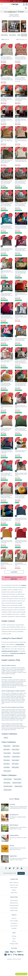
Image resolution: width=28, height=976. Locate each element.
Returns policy (14, 887)
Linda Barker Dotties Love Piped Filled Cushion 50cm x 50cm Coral (21, 120)
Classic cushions (17, 779)
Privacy (14, 941)
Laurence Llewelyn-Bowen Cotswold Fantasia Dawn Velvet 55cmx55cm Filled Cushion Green (20, 385)
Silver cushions (15, 764)
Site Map (14, 936)
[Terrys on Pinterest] (14, 868)
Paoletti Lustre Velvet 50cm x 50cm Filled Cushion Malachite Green (6, 161)
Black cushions (16, 746)
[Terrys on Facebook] (6, 868)
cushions (23, 585)
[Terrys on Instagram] (17, 868)
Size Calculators (14, 900)
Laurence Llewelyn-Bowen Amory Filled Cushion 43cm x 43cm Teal (21, 519)
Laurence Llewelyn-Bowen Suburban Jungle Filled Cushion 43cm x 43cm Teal (6, 294)
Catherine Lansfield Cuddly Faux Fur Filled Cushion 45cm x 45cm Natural (6, 182)
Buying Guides (14, 908)
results (4, 39)
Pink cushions (7, 760)
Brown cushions (15, 749)
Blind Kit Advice (14, 903)
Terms (14, 938)
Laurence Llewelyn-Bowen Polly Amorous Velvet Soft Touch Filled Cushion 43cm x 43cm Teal (21, 227)
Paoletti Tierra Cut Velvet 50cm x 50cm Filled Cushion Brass (7, 141)
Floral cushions (7, 782)
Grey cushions (12, 35)
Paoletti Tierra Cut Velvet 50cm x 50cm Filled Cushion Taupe (21, 141)
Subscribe (14, 928)
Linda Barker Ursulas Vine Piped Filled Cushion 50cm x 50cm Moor (7, 120)
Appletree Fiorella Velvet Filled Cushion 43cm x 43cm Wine (21, 407)
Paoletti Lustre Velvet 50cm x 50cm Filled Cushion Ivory (21, 161)
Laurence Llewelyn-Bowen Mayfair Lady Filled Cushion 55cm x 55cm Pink (6, 339)
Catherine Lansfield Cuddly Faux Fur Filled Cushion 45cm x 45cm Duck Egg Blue (20, 205)
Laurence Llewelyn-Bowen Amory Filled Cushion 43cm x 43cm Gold (6, 541)
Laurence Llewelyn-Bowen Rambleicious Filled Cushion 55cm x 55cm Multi (7, 249)
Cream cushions (7, 753)
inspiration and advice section (9, 651)
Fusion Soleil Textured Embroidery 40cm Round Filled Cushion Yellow (6, 384)
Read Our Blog (14, 910)
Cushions (6, 737)
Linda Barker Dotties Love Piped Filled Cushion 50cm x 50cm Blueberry (21, 99)
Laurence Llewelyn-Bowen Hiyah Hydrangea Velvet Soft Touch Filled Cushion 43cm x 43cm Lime (6, 519)
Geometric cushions (17, 782)
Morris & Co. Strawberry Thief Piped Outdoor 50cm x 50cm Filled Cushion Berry (21, 58)
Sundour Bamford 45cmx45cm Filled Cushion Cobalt (21, 317)
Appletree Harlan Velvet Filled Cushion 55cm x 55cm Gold (7, 407)
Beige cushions (7, 746)
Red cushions (6, 764)
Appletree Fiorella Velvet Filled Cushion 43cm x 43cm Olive (7, 272)
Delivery (14, 890)
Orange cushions (15, 756)
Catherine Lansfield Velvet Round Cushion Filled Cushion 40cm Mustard (20, 497)
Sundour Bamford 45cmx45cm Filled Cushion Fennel (6, 564)
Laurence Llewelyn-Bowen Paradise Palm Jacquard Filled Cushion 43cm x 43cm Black (21, 362)
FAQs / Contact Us (14, 882)
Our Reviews (14, 923)
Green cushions (16, 753)
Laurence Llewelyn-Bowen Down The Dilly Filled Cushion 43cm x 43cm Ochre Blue (20, 340)
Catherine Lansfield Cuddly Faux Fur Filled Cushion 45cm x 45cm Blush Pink (6, 204)
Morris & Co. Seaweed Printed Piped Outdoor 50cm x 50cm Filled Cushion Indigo (7, 79)
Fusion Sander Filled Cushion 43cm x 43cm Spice (7, 361)
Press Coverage (14, 921)
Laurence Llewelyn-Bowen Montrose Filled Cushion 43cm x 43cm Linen (6, 429)
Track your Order (14, 885)
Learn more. (14, 579)
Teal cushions (6, 767)
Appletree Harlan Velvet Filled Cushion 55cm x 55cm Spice (21, 294)
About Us (14, 918)
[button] (21, 39)
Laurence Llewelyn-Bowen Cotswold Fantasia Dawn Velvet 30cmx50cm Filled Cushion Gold (20, 272)
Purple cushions (15, 760)
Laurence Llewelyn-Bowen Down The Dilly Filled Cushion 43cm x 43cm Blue (6, 474)
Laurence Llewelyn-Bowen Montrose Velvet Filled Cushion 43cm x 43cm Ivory (7, 497)
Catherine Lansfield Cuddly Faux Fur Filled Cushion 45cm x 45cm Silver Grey (20, 182)
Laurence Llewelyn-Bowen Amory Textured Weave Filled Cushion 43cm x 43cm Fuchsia (7, 317)
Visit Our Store (14, 926)
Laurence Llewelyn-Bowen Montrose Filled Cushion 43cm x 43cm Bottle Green (20, 429)
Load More (14, 572)
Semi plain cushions (8, 786)
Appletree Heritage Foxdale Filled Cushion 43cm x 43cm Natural (21, 474)
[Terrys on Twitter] (10, 868)
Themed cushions (7, 790)
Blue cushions (4, 35)
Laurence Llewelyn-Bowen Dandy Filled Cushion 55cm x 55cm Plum (6, 452)
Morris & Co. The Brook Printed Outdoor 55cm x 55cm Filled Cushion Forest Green (20, 79)
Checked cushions (7, 779)
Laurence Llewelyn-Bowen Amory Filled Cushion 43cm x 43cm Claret (21, 541)
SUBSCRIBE (21, 873)
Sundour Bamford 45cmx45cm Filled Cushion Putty (21, 564)
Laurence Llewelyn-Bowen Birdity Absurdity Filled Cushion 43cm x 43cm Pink (21, 249)
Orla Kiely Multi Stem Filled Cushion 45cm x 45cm (20, 451)
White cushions (15, 767)
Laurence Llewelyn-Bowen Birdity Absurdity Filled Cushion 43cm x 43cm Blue (6, 227)
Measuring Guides (14, 905)
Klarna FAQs (14, 892)
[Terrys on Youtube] (22, 868)
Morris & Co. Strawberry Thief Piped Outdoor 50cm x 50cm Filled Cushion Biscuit (7, 58)
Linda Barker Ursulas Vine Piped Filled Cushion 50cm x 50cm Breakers (7, 99)
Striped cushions (18, 786)
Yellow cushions (7, 771)
